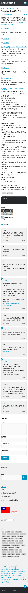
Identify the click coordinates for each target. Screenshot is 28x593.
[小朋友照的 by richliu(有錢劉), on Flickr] (5, 28)
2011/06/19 (6, 338)
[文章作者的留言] (2, 278)
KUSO (20, 538)
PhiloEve (5, 384)
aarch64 (3, 565)
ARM (13, 531)
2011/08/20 (6, 411)
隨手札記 (17, 556)
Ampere (16, 565)
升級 (9, 579)
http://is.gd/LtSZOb (8, 351)
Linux (8, 540)
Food (3, 536)
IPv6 (20, 569)
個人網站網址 (5, 450)
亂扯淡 (6, 580)
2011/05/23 (6, 240)
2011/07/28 (6, 396)
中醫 (20, 549)
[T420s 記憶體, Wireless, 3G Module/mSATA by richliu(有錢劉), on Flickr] (14, 47)
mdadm (19, 571)
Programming (6, 545)
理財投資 (18, 554)
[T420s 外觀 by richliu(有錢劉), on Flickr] (5, 68)
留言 (2, 422)
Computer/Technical (7, 8)
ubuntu (3, 577)
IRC (16, 538)
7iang (4, 403)
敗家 (19, 579)
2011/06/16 (6, 323)
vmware (15, 577)
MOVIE (21, 540)
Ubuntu (11, 549)
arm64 (3, 567)
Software (11, 547)
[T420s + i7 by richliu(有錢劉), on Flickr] (4, 59)
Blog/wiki (18, 531)
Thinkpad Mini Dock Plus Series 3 (10, 94)
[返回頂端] (25, 586)
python (17, 573)
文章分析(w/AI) (11, 554)
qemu (20, 573)
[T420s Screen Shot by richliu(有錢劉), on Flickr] (7, 78)
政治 (17, 579)
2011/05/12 (9, 14)
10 (26, 14)
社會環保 (4, 556)
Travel (17, 547)
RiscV (23, 545)
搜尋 (2, 474)
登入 (4, 489)
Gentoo (14, 536)
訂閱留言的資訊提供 (8, 496)
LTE (13, 540)
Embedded (22, 534)
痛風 (25, 579)
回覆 (24, 240)
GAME (8, 536)
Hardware (20, 536)
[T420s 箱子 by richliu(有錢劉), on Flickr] (5, 39)
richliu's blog (8, 3)
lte (17, 571)
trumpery (4, 549)
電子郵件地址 (5, 443)
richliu (5, 198)
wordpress (23, 577)
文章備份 (4, 554)
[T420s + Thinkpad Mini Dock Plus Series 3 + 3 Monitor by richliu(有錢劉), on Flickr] (14, 89)
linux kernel (13, 571)
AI (3, 531)
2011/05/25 (6, 308)
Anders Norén (9, 590)
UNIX (16, 549)
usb (12, 577)
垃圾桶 (13, 580)
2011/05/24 (6, 255)
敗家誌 (16, 8)
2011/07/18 (6, 377)
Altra (9, 565)
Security (4, 547)
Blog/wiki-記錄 (11, 567)
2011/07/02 (6, 354)
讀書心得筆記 (10, 556)
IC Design (4, 538)
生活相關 (23, 554)
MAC (17, 540)
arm (24, 565)
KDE (23, 569)
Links (3, 540)
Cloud (4, 534)
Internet (11, 538)
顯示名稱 (4, 436)
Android (7, 531)
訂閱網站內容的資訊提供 (9, 493)
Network (4, 573)
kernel (3, 571)
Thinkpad (9, 193)
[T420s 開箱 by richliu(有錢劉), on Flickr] (5, 43)
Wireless (19, 577)
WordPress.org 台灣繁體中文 (10, 500)
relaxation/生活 (16, 545)
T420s (3, 193)
